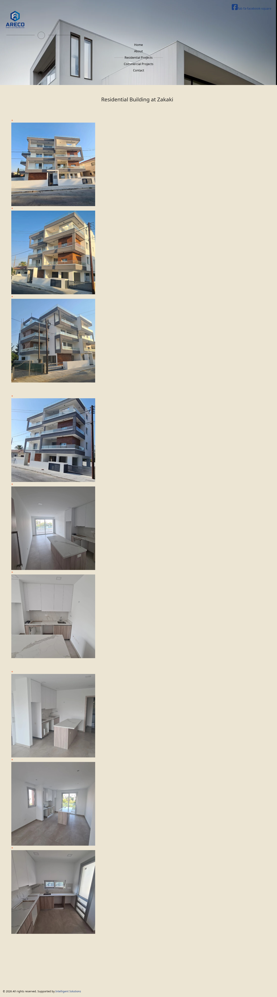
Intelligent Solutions (68, 991)
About (138, 51)
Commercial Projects (138, 64)
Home (138, 45)
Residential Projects (139, 57)
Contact (138, 70)
